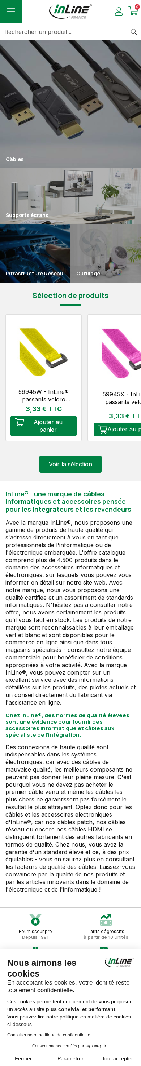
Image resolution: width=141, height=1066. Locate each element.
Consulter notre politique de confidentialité (48, 1035)
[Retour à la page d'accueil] (70, 11)
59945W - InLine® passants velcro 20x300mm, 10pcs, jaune (43, 395)
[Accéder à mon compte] (118, 11)
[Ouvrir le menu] (11, 11)
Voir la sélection (70, 464)
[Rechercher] (134, 31)
